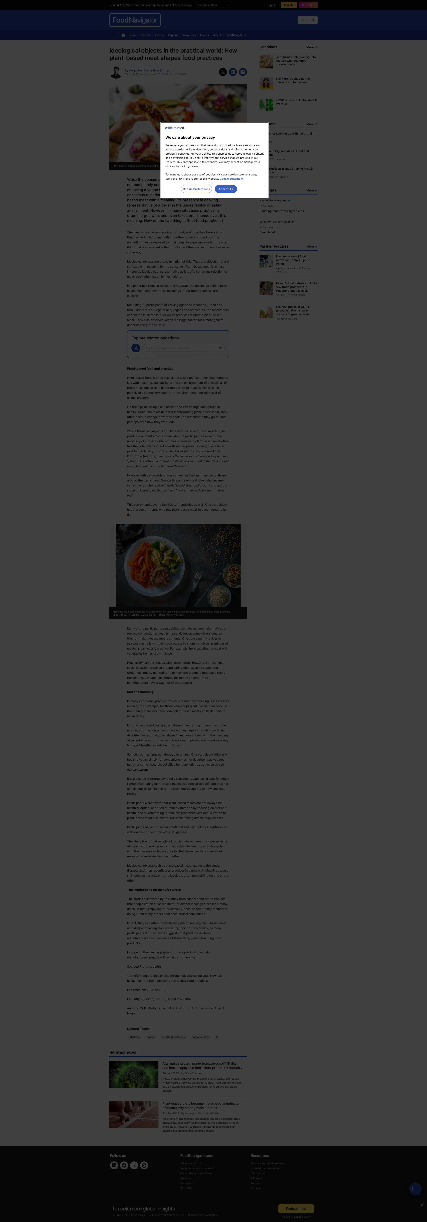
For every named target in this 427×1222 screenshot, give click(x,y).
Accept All (226, 189)
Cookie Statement (231, 178)
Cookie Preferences (196, 189)
